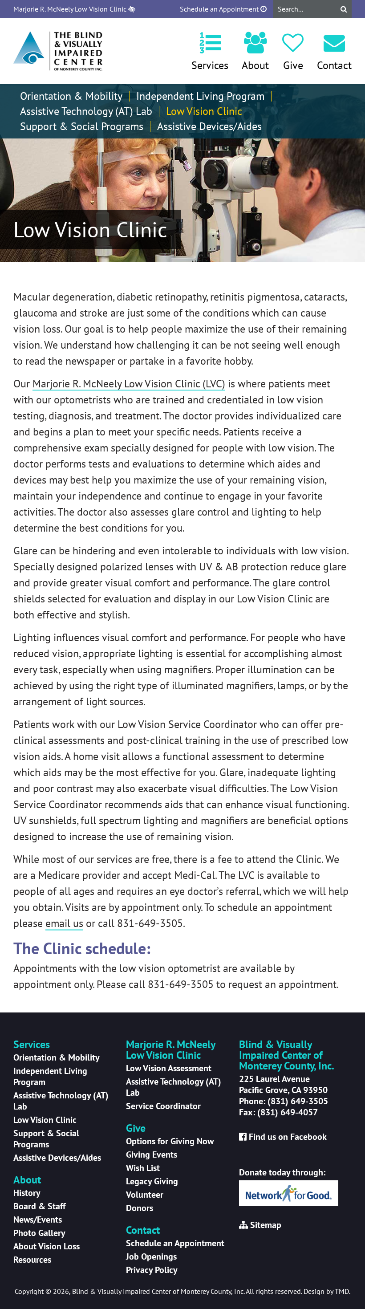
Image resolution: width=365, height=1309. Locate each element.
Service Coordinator (163, 1106)
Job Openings (151, 1256)
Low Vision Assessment (168, 1068)
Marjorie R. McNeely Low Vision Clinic (70, 8)
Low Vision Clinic (204, 111)
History (27, 1193)
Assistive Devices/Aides (209, 126)
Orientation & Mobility (71, 96)
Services (209, 65)
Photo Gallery (39, 1233)
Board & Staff (39, 1206)
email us (64, 923)
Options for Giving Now (170, 1141)
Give (293, 65)
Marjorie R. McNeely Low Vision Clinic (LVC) (128, 383)
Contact (334, 65)
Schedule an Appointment (220, 8)
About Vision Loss (46, 1246)
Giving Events (151, 1154)
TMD (342, 1291)
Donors (139, 1208)
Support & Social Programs (81, 126)
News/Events (37, 1219)
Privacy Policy (152, 1270)
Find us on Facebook (288, 1136)
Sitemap (265, 1225)
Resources (32, 1259)
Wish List (143, 1168)
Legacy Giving (152, 1181)
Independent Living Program (200, 96)
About (255, 65)
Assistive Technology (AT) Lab (86, 111)
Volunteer (144, 1194)
